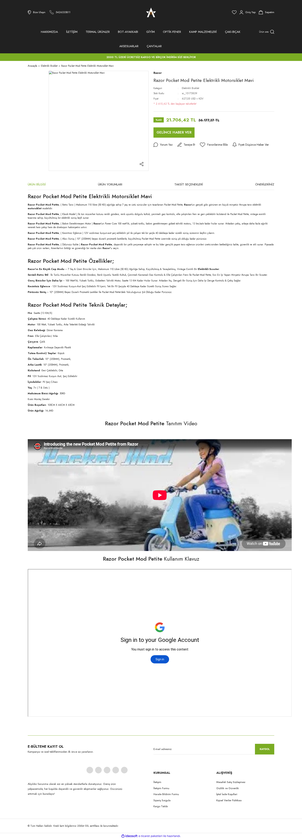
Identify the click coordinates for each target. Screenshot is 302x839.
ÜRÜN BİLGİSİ (37, 184)
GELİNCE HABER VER (174, 132)
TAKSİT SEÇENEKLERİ (188, 184)
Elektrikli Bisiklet (190, 88)
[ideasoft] (129, 836)
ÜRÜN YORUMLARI (110, 184)
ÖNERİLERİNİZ (264, 184)
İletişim (157, 782)
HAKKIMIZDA (49, 32)
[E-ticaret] (150, 836)
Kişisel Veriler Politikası (229, 800)
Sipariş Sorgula (162, 800)
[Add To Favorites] (214, 145)
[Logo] (151, 12)
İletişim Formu (161, 788)
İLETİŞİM (71, 32)
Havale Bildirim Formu (166, 794)
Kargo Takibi (160, 806)
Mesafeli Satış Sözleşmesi (230, 782)
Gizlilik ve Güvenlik (227, 788)
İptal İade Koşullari (226, 794)
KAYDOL (265, 749)
